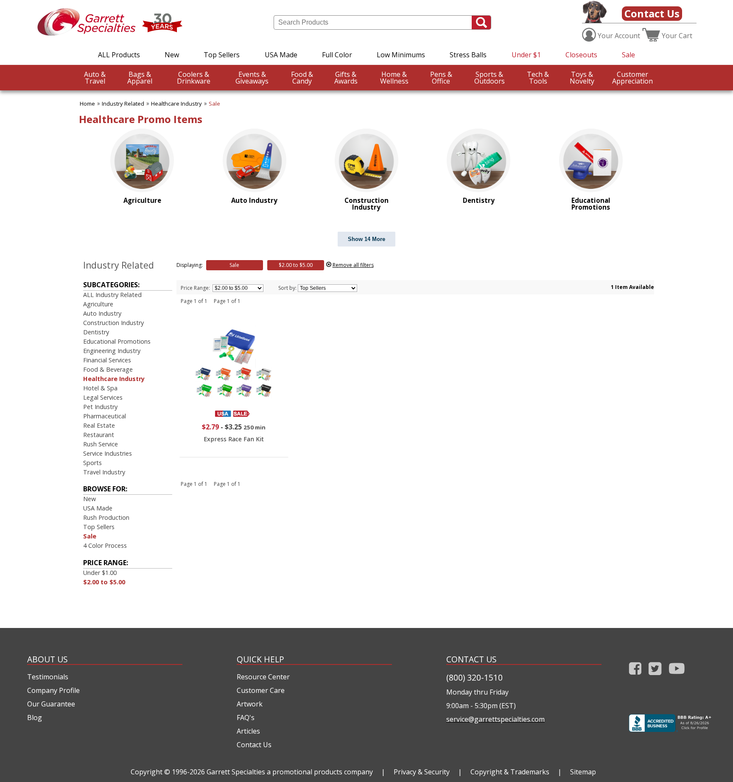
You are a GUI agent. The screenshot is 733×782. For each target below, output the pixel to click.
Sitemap (583, 771)
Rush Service (100, 444)
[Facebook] (635, 676)
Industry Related (123, 103)
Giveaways (252, 78)
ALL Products (119, 54)
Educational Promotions (117, 341)
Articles (248, 731)
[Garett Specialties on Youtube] (677, 676)
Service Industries (107, 453)
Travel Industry (104, 472)
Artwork (250, 704)
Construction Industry (113, 323)
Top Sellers (222, 54)
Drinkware (193, 78)
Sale (628, 54)
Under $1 (526, 54)
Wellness (394, 78)
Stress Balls (468, 54)
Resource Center (263, 676)
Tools (538, 78)
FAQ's (246, 717)
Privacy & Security (422, 771)
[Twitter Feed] (655, 676)
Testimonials (47, 676)
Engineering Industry (111, 351)
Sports (92, 463)
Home (87, 103)
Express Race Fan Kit (234, 439)
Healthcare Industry (176, 103)
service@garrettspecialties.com (495, 719)
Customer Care (261, 690)
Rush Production (106, 517)
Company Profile (53, 690)
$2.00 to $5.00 (104, 582)
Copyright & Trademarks (509, 771)
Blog (34, 717)
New (172, 54)
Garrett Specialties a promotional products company (290, 771)
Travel (95, 78)
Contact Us (652, 13)
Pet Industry (100, 407)
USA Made (281, 54)
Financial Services (107, 360)
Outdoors (489, 78)
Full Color (337, 54)
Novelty (582, 78)
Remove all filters (353, 265)
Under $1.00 (100, 573)
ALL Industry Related (112, 295)
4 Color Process (105, 545)
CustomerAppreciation (632, 78)
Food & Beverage (108, 369)
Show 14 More (366, 239)
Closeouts (581, 54)
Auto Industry (102, 313)
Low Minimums (401, 54)
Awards (346, 78)
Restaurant (98, 435)
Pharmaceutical (104, 416)
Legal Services (103, 397)
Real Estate (99, 425)
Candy (302, 78)
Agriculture (98, 304)
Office (441, 78)
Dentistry (96, 332)
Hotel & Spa (100, 388)
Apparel (139, 78)
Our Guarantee (51, 704)
